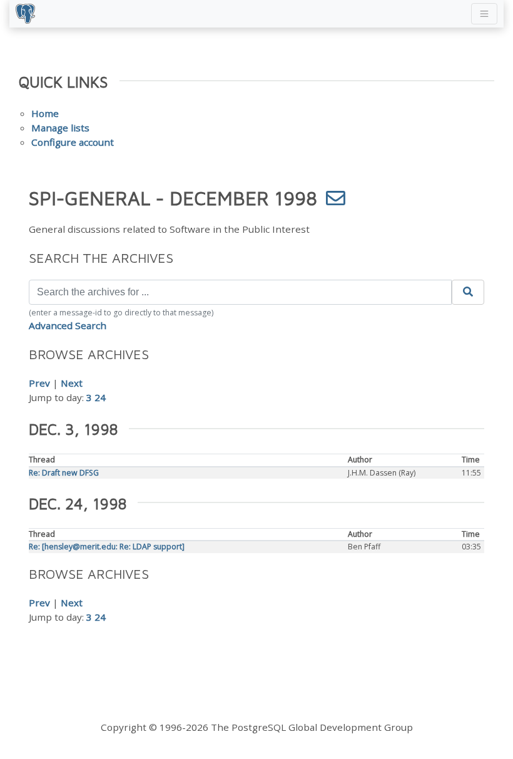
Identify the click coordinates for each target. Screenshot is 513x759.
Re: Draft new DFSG (64, 472)
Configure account (72, 142)
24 (100, 397)
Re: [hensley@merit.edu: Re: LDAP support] (107, 546)
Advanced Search (67, 325)
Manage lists (60, 127)
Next (72, 383)
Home (45, 113)
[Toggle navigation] (484, 13)
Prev (39, 383)
